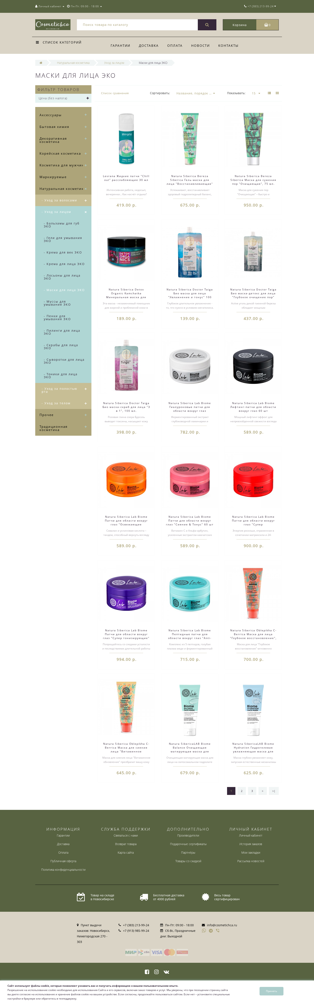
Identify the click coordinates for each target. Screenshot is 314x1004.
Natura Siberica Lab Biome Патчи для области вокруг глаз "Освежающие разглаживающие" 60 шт (126, 522)
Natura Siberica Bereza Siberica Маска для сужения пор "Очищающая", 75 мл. (253, 180)
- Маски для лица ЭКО (64, 290)
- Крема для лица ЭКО (64, 264)
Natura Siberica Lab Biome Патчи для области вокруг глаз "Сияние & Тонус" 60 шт (190, 520)
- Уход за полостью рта (59, 390)
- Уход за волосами (59, 200)
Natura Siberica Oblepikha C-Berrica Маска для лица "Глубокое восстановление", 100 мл (253, 636)
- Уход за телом (56, 403)
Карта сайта (126, 852)
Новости (200, 45)
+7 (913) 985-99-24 (136, 931)
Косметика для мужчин (62, 165)
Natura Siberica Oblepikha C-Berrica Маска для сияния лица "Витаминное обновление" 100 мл (126, 749)
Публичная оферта (63, 861)
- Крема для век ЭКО (63, 252)
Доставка (149, 45)
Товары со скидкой (188, 861)
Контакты (228, 45)
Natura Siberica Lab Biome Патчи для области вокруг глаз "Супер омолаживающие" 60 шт (253, 522)
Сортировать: (160, 93)
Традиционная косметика (53, 428)
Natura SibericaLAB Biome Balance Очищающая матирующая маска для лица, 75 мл (190, 749)
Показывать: (236, 93)
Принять (271, 991)
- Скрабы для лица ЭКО (61, 346)
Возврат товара (125, 844)
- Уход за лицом (56, 212)
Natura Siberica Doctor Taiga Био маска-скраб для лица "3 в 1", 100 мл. (126, 407)
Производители (188, 835)
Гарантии (120, 45)
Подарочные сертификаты (188, 844)
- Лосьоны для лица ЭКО (62, 276)
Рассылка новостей (250, 861)
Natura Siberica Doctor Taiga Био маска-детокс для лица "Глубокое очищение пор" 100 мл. (253, 295)
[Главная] (41, 63)
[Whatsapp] (204, 930)
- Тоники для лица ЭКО (61, 375)
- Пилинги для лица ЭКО (62, 332)
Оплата (175, 45)
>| (273, 791)
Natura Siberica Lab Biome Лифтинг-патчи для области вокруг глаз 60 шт (253, 407)
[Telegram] (211, 931)
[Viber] (218, 931)
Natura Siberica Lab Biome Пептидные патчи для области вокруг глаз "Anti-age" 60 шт (189, 636)
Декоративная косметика (53, 140)
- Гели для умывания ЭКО (63, 239)
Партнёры (188, 852)
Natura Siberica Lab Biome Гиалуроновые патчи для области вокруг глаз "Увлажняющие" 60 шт (190, 408)
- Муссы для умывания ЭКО (57, 302)
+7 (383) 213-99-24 (136, 925)
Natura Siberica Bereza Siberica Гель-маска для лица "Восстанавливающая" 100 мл (190, 181)
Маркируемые (53, 177)
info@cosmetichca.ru (222, 925)
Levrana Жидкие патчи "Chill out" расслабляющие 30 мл (126, 178)
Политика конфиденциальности (63, 870)
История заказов (250, 844)
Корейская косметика (60, 153)
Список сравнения (115, 93)
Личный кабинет (250, 835)
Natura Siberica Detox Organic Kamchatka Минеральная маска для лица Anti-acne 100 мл (126, 295)
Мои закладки (250, 852)
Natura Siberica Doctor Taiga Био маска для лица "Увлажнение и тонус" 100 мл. (190, 295)
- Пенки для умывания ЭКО (57, 317)
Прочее (47, 415)
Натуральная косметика (63, 188)
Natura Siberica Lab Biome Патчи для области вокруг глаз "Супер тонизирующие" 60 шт (126, 636)
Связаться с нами (126, 835)
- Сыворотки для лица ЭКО (64, 361)
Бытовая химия (54, 127)
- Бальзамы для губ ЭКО (61, 224)
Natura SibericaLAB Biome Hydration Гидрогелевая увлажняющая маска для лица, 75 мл (253, 749)
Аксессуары (51, 115)
